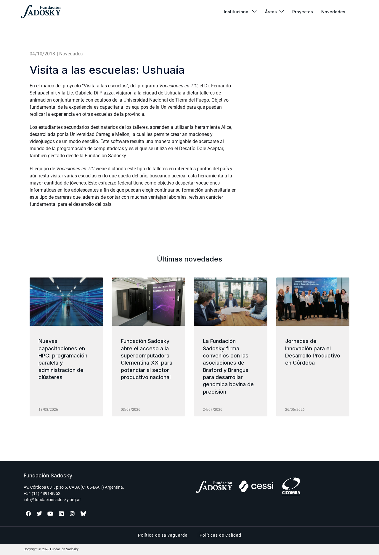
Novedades (333, 11)
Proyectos (302, 11)
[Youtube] (50, 513)
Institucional (237, 11)
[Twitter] (39, 513)
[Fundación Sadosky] (41, 11)
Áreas (271, 11)
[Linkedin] (61, 513)
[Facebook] (28, 513)
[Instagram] (72, 513)
